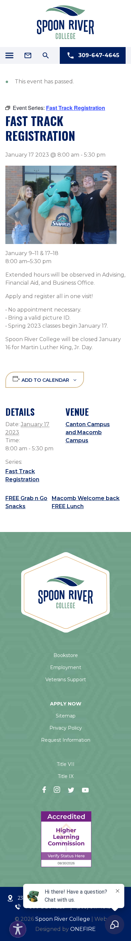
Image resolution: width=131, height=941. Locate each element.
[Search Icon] (46, 55)
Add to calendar (45, 380)
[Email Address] (28, 55)
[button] (16, 927)
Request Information (65, 740)
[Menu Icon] (9, 55)
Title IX (66, 776)
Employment (65, 667)
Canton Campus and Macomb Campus (88, 432)
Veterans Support (65, 680)
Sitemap (66, 716)
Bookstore (65, 655)
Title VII (66, 764)
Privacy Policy (65, 728)
